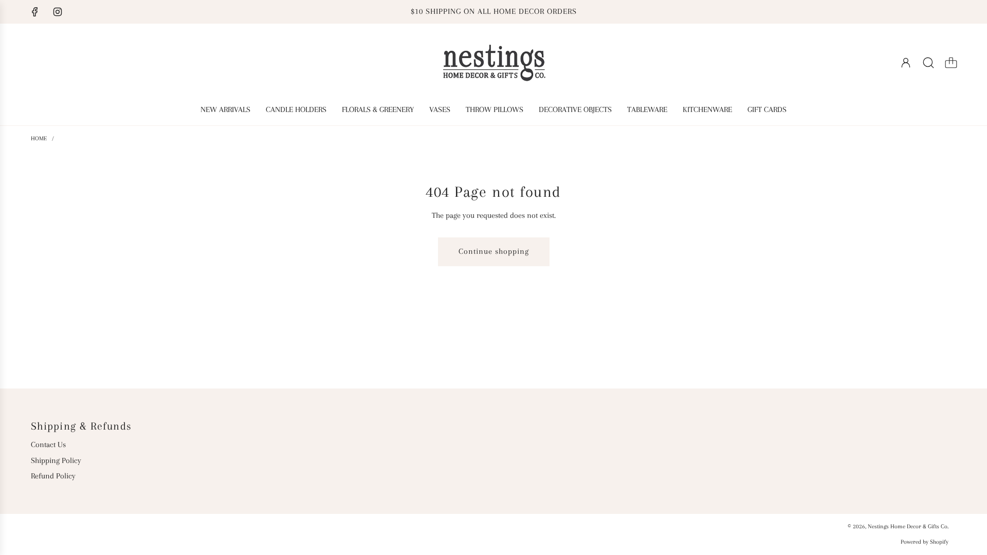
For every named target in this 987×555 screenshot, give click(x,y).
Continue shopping (494, 251)
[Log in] (905, 62)
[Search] (928, 62)
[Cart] (951, 62)
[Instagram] (57, 12)
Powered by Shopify (924, 542)
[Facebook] (35, 12)
